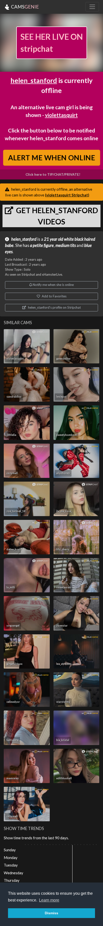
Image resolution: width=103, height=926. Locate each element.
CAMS (24, 6)
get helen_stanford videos (56, 216)
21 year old (53, 239)
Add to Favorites (53, 296)
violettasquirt (61, 115)
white (69, 239)
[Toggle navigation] (92, 6)
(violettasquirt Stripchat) (67, 195)
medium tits (66, 245)
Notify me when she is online (53, 285)
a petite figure (42, 245)
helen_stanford (33, 80)
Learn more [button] (49, 900)
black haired (84, 239)
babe (9, 245)
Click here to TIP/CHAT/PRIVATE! (53, 174)
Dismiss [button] (51, 913)
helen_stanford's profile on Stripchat (54, 307)
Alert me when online (51, 157)
